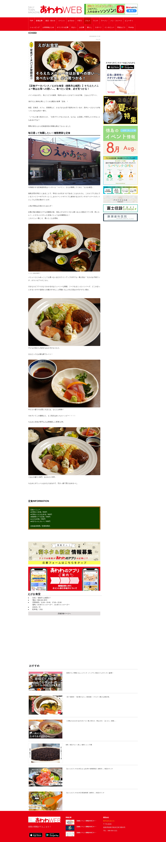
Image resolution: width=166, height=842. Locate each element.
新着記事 (39, 21)
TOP (31, 21)
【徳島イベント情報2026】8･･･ (86, 821)
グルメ (87, 21)
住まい (73, 27)
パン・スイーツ (116, 21)
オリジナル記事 (62, 27)
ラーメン (104, 21)
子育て (79, 21)
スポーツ (98, 27)
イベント (61, 21)
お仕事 (81, 27)
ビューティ (129, 21)
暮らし (89, 27)
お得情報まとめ (48, 27)
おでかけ (71, 21)
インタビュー (109, 27)
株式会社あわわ (109, 821)
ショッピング (35, 27)
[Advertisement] (64, 638)
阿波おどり (121, 27)
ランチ (95, 21)
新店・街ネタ (50, 21)
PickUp (131, 27)
